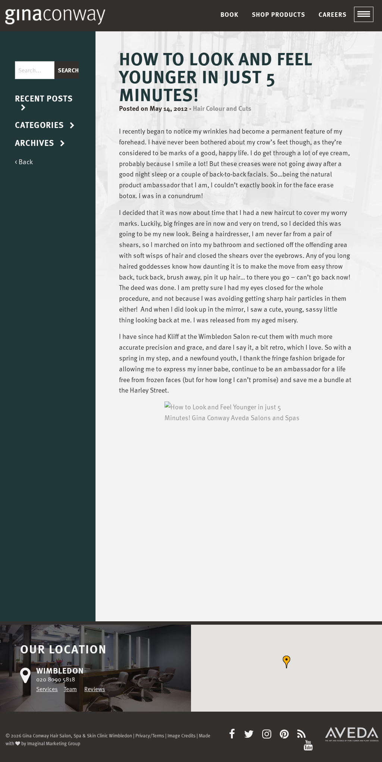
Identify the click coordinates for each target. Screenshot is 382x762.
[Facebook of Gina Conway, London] (235, 735)
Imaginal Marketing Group (53, 743)
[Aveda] (352, 733)
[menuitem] (229, 14)
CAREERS (333, 14)
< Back (24, 161)
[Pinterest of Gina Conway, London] (288, 735)
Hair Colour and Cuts (222, 108)
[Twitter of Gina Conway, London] (252, 735)
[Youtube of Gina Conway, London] (308, 746)
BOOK (229, 14)
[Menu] (363, 14)
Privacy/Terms (149, 735)
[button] (286, 662)
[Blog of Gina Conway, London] (305, 735)
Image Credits (181, 735)
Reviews (94, 688)
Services (47, 688)
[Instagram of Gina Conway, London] (270, 735)
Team (70, 688)
